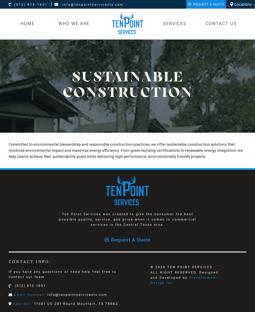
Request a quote (208, 4)
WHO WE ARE (74, 23)
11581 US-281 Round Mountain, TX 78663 (76, 304)
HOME (27, 23)
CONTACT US (221, 23)
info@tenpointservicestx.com (92, 5)
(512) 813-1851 (31, 5)
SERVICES (174, 23)
